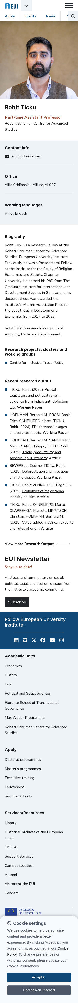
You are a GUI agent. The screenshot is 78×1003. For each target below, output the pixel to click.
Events (30, 16)
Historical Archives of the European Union (34, 835)
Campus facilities (19, 865)
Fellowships (14, 787)
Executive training (19, 777)
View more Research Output (29, 544)
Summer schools (18, 796)
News (51, 16)
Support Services (19, 856)
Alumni (11, 874)
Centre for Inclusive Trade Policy (36, 362)
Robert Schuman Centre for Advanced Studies (36, 730)
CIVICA (11, 847)
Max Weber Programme (25, 717)
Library (10, 822)
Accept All (39, 977)
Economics (13, 666)
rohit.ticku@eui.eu (26, 156)
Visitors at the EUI (20, 883)
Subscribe (17, 602)
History (11, 675)
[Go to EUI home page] (11, 5)
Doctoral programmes (23, 759)
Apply (10, 16)
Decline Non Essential (39, 990)
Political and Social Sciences (28, 693)
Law (8, 684)
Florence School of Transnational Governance (32, 705)
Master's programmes (23, 768)
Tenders (11, 893)
